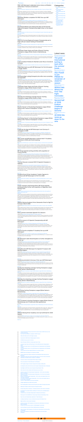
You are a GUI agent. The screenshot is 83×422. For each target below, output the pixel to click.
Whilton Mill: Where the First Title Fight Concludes (29, 335)
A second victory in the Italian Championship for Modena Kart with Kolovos (33, 392)
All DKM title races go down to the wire (59, 118)
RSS (56, 7)
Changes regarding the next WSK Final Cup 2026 (29, 382)
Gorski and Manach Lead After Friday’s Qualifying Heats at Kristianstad (32, 407)
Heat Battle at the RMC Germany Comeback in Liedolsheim (30, 357)
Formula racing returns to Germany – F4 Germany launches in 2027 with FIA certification (35, 388)
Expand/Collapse (60, 7)
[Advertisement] (38, 325)
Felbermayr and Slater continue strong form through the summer (31, 386)
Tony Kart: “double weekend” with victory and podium (29, 380)
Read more (19, 16)
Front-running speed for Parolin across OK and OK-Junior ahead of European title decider (35, 384)
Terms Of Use (20, 420)
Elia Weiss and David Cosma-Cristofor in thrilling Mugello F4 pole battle (32, 405)
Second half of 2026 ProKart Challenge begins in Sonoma (59, 105)
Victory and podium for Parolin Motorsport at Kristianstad (30, 361)
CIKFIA (58, 10)
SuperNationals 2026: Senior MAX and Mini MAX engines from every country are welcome (35, 356)
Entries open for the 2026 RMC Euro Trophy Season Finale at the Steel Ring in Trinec (34, 394)
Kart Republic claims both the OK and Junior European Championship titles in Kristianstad (35, 365)
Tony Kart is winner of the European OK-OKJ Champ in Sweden (31, 359)
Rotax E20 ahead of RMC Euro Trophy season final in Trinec (30, 342)
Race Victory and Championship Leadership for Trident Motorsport (32, 396)
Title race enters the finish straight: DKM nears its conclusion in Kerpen (32, 350)
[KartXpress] (20, 2)
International (59, 20)
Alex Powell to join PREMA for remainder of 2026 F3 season (30, 333)
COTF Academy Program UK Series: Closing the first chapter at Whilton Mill (33, 363)
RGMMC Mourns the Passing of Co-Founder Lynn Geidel (30, 352)
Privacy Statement (26, 420)
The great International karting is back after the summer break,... (59, 63)
